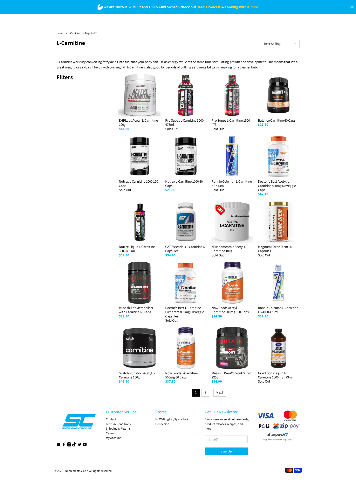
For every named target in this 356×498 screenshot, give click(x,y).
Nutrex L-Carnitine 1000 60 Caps (184, 183)
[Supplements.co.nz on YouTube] (85, 445)
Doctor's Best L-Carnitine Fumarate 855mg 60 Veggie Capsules (184, 312)
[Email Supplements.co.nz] (58, 445)
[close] (352, 7)
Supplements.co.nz (76, 471)
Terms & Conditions (118, 424)
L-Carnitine (74, 33)
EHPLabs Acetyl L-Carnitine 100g (138, 122)
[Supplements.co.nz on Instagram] (69, 445)
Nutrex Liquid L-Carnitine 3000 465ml (137, 249)
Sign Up (226, 451)
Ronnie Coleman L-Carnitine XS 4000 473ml (278, 310)
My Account (113, 438)
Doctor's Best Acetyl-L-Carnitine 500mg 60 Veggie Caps (277, 186)
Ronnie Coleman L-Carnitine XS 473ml (232, 183)
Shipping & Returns (118, 428)
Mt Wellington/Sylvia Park (171, 419)
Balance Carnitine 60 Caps (276, 120)
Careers (111, 433)
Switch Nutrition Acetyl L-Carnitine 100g (137, 375)
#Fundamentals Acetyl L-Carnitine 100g (229, 249)
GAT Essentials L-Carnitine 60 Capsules (185, 249)
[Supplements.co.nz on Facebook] (64, 445)
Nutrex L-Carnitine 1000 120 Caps (138, 183)
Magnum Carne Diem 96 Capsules (275, 249)
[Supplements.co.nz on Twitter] (79, 445)
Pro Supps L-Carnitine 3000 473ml (184, 122)
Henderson (162, 424)
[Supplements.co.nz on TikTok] (74, 445)
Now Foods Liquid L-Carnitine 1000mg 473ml (275, 375)
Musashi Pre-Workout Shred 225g (231, 375)
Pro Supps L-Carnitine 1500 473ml (231, 122)
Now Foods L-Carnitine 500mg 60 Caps (181, 375)
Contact (111, 419)
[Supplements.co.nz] (79, 423)
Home (59, 33)
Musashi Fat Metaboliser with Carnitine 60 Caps (136, 310)
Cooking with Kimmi (241, 7)
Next (219, 392)
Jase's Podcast (209, 7)
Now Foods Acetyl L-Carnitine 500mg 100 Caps (230, 310)
